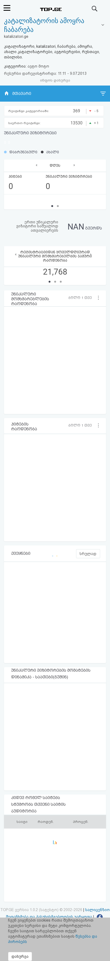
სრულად (88, 554)
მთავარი (21, 93)
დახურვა (20, 956)
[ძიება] (95, 8)
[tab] (55, 25)
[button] (82, 297)
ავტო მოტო (38, 66)
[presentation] (36, 165)
